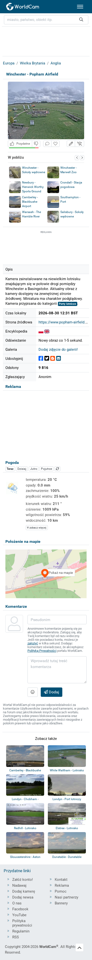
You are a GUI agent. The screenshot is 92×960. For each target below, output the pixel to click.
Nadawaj (19, 885)
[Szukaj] (81, 19)
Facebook (20, 909)
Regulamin (20, 931)
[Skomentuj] (47, 143)
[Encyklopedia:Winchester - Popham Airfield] (41, 331)
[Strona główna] (23, 6)
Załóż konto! (22, 879)
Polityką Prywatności (41, 651)
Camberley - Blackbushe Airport (30, 202)
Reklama (62, 885)
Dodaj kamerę (23, 891)
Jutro (33, 469)
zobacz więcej (37, 527)
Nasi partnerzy (66, 897)
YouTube (19, 915)
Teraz (10, 469)
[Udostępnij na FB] (41, 358)
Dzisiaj (21, 469)
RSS (15, 937)
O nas (17, 903)
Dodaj (53, 692)
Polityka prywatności (22, 923)
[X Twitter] (46, 358)
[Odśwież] (57, 468)
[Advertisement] (46, 247)
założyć (32, 643)
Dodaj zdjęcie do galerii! (58, 349)
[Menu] (80, 7)
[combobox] (46, 19)
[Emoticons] (32, 692)
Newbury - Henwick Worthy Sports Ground (33, 187)
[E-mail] (58, 358)
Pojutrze (46, 469)
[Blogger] (52, 358)
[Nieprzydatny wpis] (36, 143)
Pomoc (60, 891)
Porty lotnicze (67, 303)
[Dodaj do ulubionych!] (55, 143)
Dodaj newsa (22, 897)
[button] (71, 143)
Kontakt (61, 879)
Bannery (61, 903)
